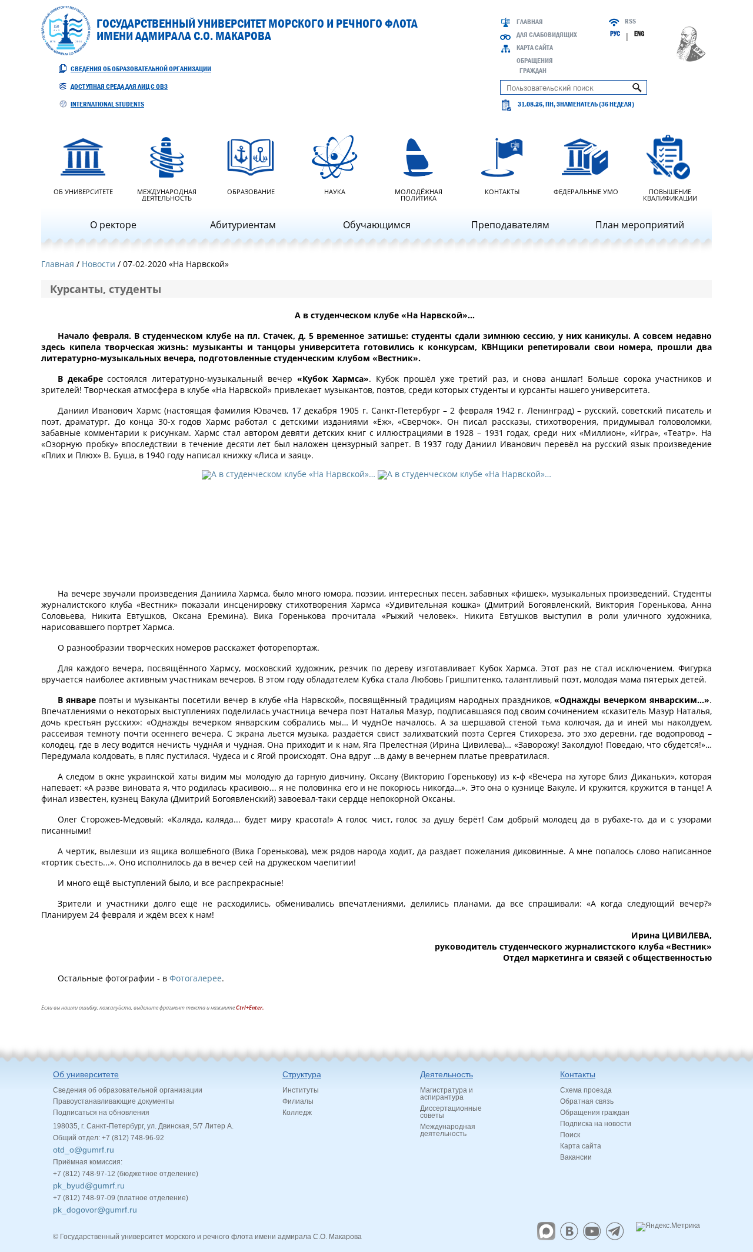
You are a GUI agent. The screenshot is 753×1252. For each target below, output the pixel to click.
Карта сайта (535, 48)
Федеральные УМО (586, 191)
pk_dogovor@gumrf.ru (95, 1209)
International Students (107, 104)
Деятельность (446, 1074)
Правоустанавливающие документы (113, 1101)
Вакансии (576, 1157)
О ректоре (113, 224)
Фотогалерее (195, 978)
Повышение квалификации (670, 194)
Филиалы (298, 1101)
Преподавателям (510, 224)
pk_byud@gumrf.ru (89, 1185)
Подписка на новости (595, 1124)
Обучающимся (377, 224)
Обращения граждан (594, 1112)
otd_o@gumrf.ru (83, 1149)
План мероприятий (639, 224)
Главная (530, 22)
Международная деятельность (166, 194)
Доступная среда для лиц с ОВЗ (119, 86)
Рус (615, 33)
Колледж (297, 1112)
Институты (300, 1090)
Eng (639, 33)
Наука (334, 191)
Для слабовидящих (547, 35)
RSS (630, 21)
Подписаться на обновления (101, 1112)
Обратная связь (587, 1101)
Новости (98, 263)
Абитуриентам (243, 224)
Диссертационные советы (451, 1112)
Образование (251, 191)
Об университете (83, 191)
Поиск (570, 1135)
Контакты (502, 191)
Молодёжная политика (418, 194)
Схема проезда (586, 1090)
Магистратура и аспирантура (446, 1093)
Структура (301, 1074)
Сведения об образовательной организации (141, 69)
